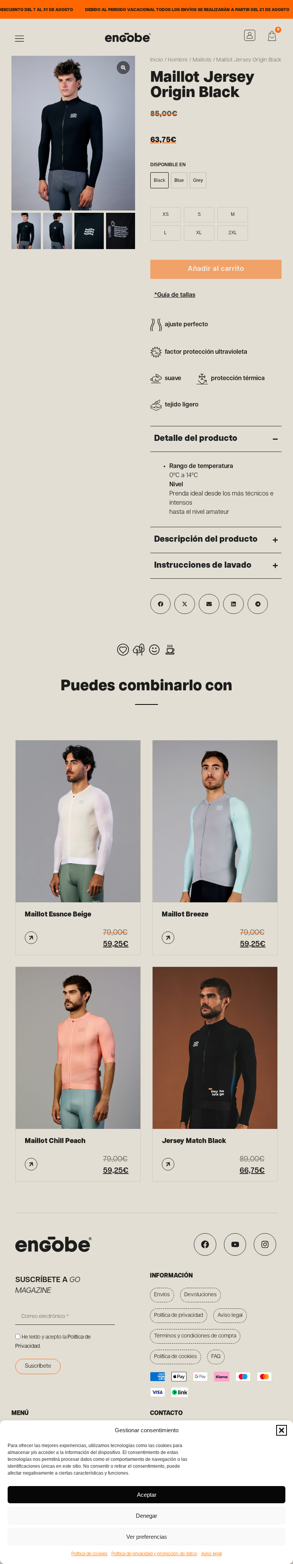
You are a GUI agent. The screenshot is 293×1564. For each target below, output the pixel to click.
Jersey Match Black (194, 1141)
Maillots (202, 60)
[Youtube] (235, 1244)
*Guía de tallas (174, 295)
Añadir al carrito (216, 269)
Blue (179, 180)
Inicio (156, 60)
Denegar (146, 1515)
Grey (198, 180)
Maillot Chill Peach (55, 1141)
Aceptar (146, 1494)
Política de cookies (89, 1554)
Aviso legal (211, 1554)
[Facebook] (205, 1244)
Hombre (178, 60)
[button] (281, 1430)
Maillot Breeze (185, 915)
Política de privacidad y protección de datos (154, 1554)
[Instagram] (265, 1244)
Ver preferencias (146, 1536)
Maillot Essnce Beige (58, 915)
